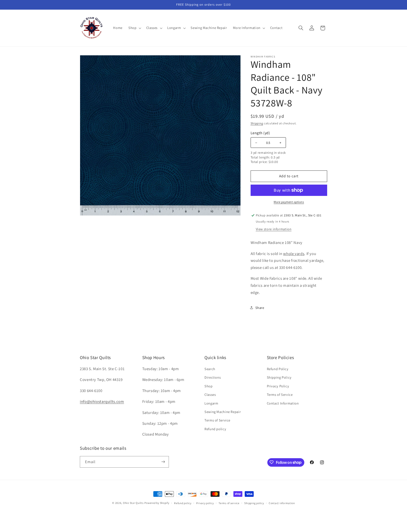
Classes (210, 394)
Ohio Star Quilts (133, 503)
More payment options (289, 202)
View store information (274, 229)
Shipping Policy (279, 377)
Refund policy (215, 428)
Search (209, 368)
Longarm (211, 403)
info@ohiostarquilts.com (102, 401)
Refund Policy (278, 368)
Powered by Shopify (156, 503)
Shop (208, 386)
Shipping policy (254, 503)
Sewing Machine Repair (222, 411)
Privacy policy (205, 503)
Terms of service (229, 503)
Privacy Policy (278, 386)
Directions (212, 377)
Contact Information (283, 403)
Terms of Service (217, 420)
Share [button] (259, 307)
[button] (134, 28)
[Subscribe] (163, 461)
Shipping (257, 123)
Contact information (282, 503)
